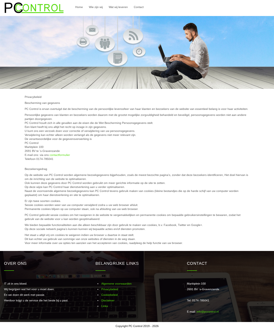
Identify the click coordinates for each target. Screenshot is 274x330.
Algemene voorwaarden (116, 283)
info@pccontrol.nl (208, 311)
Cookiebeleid (109, 294)
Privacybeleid (109, 289)
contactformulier (60, 154)
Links (104, 306)
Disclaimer (108, 300)
